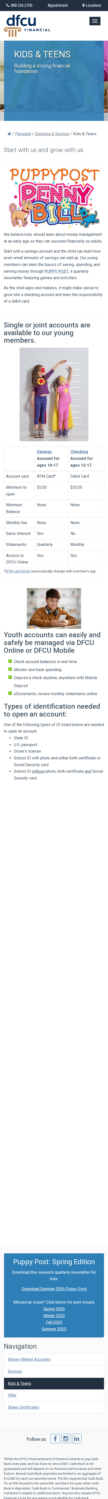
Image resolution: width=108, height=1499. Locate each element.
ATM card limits (18, 571)
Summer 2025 (54, 1329)
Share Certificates (23, 1407)
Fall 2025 (54, 1322)
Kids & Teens (19, 1383)
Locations (93, 5)
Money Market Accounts (29, 1359)
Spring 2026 (54, 1309)
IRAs (12, 1395)
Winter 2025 (54, 1315)
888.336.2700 (21, 5)
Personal (23, 133)
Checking (79, 451)
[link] (55, 1438)
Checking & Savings (52, 133)
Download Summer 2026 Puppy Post (54, 1289)
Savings (44, 451)
